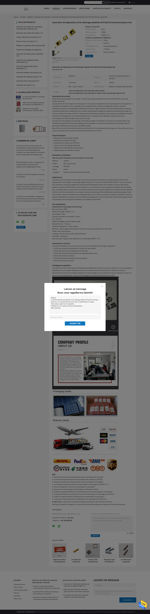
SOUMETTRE (75, 323)
